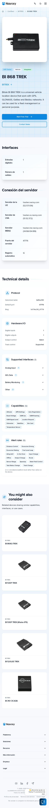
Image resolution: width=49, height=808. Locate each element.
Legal (5, 768)
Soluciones (7, 741)
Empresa (6, 762)
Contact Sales (24, 124)
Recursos (6, 748)
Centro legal (41, 797)
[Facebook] (27, 783)
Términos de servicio (27, 797)
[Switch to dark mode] (40, 4)
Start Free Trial (22, 117)
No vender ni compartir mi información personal (24, 801)
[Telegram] (33, 783)
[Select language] (35, 4)
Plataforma (7, 735)
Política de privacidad (11, 797)
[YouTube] (16, 783)
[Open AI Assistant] (42, 801)
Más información (9, 755)
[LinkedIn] (21, 783)
